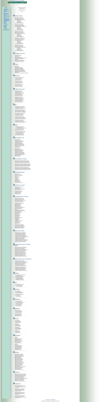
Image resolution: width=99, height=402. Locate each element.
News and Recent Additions (20, 0)
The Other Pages (53, 399)
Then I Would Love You (6, 13)
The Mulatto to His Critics (6, 9)
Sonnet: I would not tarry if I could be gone (7, 21)
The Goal (5, 25)
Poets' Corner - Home (48, 399)
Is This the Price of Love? (6, 11)
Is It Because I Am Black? (6, 16)
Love (4, 22)
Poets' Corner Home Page (14, 0)
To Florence (5, 27)
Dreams (5, 12)
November (5, 26)
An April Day (5, 23)
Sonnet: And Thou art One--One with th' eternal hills (7, 19)
